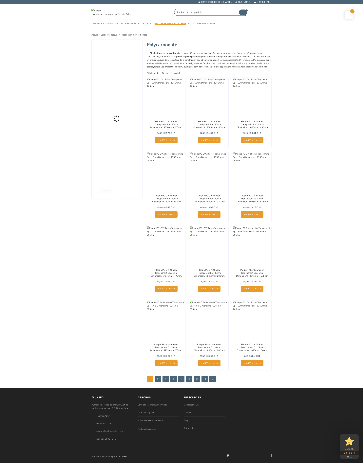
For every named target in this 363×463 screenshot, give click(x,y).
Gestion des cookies (147, 429)
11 (204, 379)
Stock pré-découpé (110, 34)
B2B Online (121, 456)
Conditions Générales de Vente (152, 404)
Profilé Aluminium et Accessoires (114, 23)
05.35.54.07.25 (244, 2)
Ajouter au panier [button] (166, 140)
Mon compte (263, 2)
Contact (187, 412)
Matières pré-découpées (170, 23)
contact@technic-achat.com (216, 2)
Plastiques (126, 34)
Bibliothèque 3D (191, 404)
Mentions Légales (146, 412)
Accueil (94, 34)
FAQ (186, 420)
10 (197, 379)
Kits (145, 23)
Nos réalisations (204, 23)
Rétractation (189, 428)
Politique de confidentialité (150, 420)
